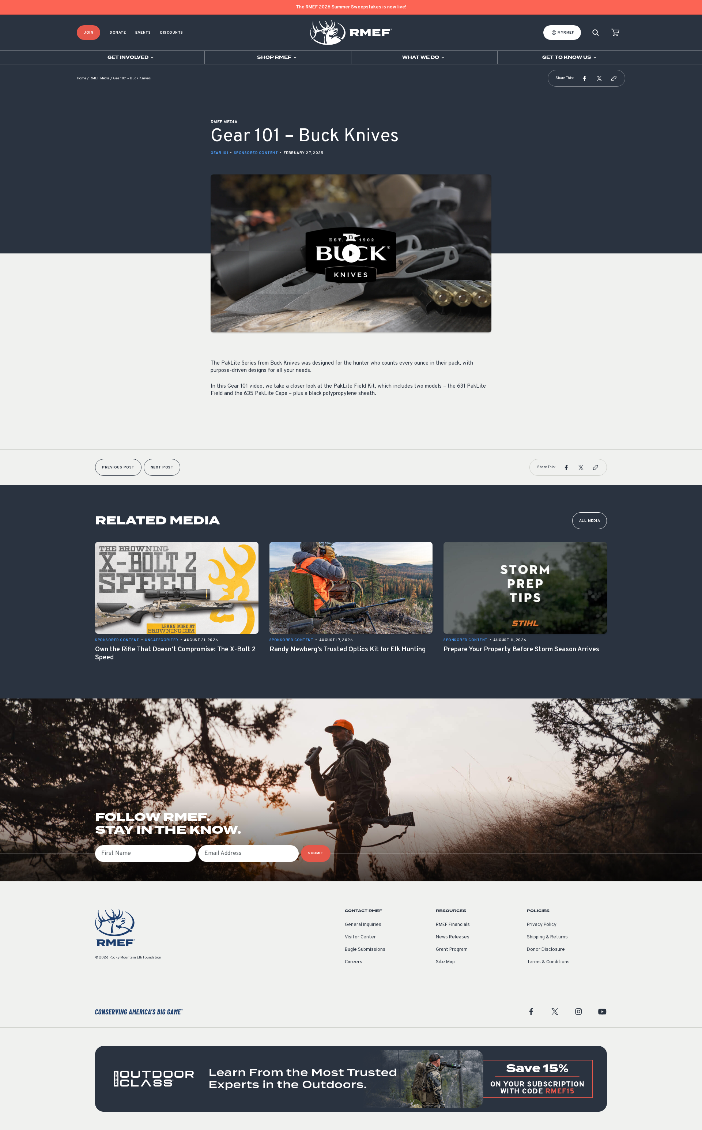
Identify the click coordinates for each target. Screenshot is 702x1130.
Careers (353, 962)
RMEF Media (100, 78)
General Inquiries (363, 925)
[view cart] (615, 32)
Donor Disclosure (546, 950)
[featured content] (351, 1079)
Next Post (162, 467)
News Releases (452, 937)
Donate (118, 32)
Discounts (171, 32)
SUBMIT (315, 853)
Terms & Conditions (548, 962)
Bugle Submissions (365, 950)
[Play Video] (351, 253)
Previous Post (118, 467)
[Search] (595, 32)
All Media (589, 521)
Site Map (445, 962)
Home (81, 78)
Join (88, 32)
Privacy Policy (541, 925)
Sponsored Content (256, 153)
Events (143, 32)
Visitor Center (360, 937)
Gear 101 (219, 153)
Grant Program (452, 950)
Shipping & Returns (547, 937)
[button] (584, 78)
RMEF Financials (453, 925)
